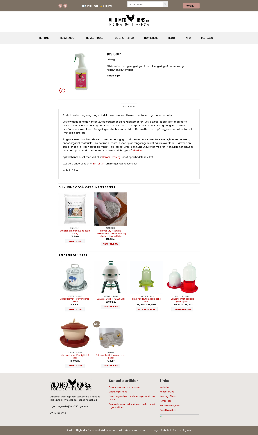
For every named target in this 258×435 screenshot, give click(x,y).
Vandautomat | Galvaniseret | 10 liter (75, 300)
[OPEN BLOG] (177, 37)
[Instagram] (65, 6)
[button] (62, 90)
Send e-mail (91, 5)
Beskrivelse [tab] (129, 106)
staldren (138, 150)
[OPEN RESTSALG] (215, 37)
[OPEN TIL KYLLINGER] (77, 37)
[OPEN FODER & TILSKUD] (136, 37)
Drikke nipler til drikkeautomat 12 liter (110, 356)
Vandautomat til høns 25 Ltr (111, 299)
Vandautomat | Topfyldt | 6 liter (75, 356)
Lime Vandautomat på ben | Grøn (146, 300)
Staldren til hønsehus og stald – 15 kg (75, 232)
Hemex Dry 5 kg (111, 157)
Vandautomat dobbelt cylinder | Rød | (182, 300)
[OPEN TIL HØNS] (51, 37)
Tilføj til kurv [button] (75, 241)
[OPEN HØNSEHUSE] (160, 37)
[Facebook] (60, 6)
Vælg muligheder (146, 309)
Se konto (107, 5)
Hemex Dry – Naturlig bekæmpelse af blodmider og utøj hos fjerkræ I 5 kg (111, 233)
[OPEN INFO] (193, 37)
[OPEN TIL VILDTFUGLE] (105, 37)
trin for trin (98, 163)
